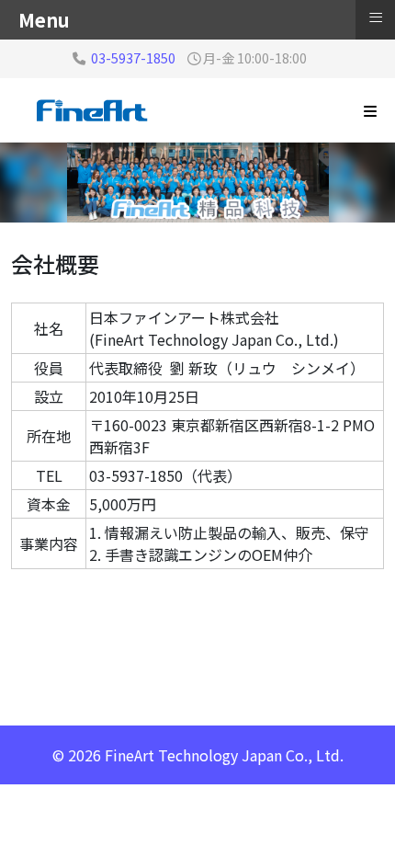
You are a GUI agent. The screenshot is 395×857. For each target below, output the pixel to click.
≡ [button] (375, 17)
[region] (197, 183)
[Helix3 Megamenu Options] (370, 110)
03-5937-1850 (133, 57)
